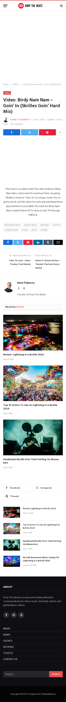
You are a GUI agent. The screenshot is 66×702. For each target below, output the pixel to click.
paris (34, 230)
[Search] (61, 5)
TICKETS (8, 653)
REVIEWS (8, 647)
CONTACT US (10, 659)
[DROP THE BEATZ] (33, 5)
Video (7, 93)
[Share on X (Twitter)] (29, 132)
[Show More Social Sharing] (60, 132)
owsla (25, 230)
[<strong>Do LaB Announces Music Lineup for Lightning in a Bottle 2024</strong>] (11, 561)
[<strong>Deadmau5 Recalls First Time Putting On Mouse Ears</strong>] (33, 437)
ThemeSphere (48, 694)
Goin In (56, 225)
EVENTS (7, 640)
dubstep (45, 225)
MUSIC (6, 628)
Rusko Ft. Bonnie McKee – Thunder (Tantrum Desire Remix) (47, 264)
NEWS (6, 634)
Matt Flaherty (21, 119)
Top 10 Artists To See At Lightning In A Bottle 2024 (30, 407)
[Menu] (5, 5)
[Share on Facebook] (11, 132)
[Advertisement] (33, 47)
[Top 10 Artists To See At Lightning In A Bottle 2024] (33, 383)
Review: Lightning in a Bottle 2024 (23, 355)
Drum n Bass (30, 225)
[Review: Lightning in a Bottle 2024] (33, 332)
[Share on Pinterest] (47, 132)
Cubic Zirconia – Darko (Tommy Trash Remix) (20, 262)
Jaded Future (11, 230)
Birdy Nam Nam (12, 225)
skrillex (44, 230)
